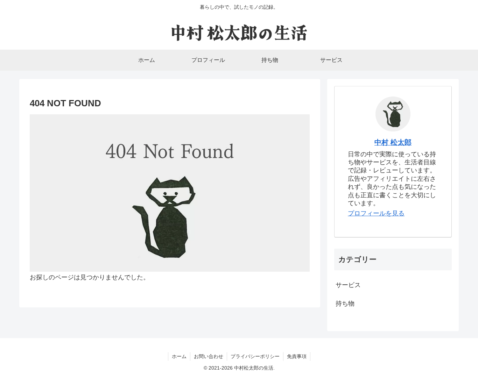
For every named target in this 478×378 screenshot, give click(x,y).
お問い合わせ (208, 356)
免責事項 (297, 356)
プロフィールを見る (376, 213)
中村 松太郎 (393, 142)
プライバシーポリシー (255, 356)
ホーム (179, 356)
